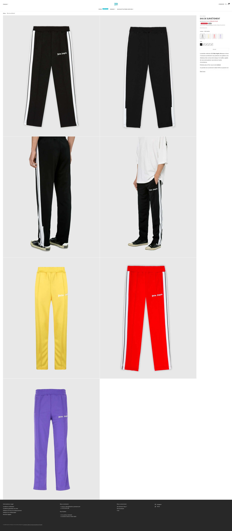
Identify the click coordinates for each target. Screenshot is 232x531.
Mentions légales (7, 514)
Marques (112, 9)
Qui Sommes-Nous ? (122, 506)
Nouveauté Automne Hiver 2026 (125, 9)
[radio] (202, 36)
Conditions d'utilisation (8, 506)
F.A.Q (118, 510)
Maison (4, 13)
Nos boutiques (120, 508)
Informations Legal (8, 504)
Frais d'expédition (209, 25)
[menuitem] (103, 9)
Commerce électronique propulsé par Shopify (32, 524)
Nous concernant (122, 504)
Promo (100, 9)
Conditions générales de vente (10, 508)
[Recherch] (226, 4)
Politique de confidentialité (9, 512)
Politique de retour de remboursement (12, 510)
